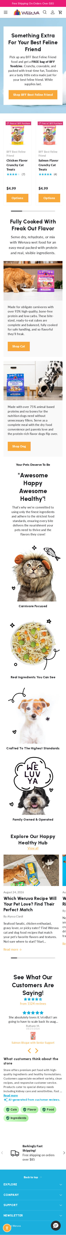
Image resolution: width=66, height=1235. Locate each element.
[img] (33, 999)
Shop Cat (18, 346)
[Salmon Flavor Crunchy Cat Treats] (49, 133)
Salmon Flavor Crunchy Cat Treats (48, 165)
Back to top (31, 1177)
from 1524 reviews (33, 1003)
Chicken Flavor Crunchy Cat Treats (17, 165)
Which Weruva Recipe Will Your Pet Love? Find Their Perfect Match (30, 904)
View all (33, 848)
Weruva (16, 1225)
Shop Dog (19, 446)
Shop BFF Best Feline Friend (33, 94)
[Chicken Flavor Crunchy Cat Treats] (17, 133)
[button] (60, 12)
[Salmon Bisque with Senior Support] (33, 1036)
